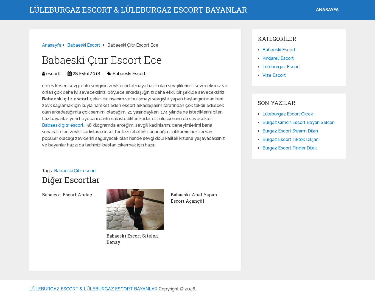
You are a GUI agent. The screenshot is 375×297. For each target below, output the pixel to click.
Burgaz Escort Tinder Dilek (289, 148)
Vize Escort (274, 75)
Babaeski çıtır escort (63, 125)
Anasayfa (327, 9)
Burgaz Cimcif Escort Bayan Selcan (298, 122)
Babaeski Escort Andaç (67, 194)
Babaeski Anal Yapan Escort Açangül (194, 197)
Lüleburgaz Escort (281, 66)
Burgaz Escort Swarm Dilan (290, 131)
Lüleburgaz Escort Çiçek (287, 114)
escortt (53, 73)
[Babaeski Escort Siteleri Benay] (135, 209)
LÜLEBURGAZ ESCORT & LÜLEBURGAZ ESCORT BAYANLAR (138, 10)
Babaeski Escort (129, 73)
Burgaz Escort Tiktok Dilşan (290, 139)
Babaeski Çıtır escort (75, 170)
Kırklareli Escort (278, 58)
